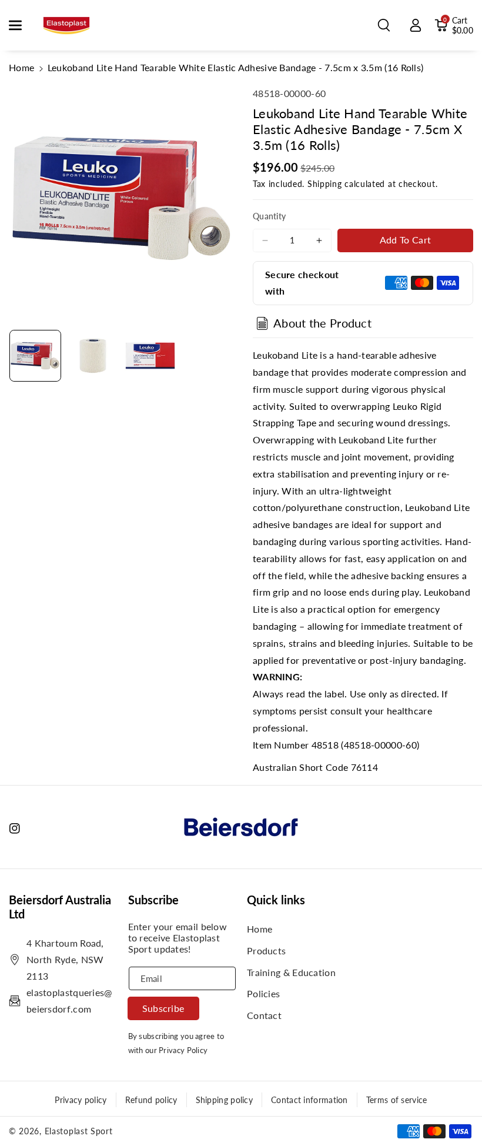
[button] (22, 25)
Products (266, 950)
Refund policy (151, 1100)
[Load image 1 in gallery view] (35, 356)
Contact (264, 1015)
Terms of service (396, 1100)
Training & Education (291, 972)
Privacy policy (80, 1100)
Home (21, 67)
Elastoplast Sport (79, 1131)
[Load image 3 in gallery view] (150, 356)
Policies (263, 993)
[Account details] (416, 25)
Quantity (269, 216)
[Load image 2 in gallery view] (93, 356)
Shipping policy (224, 1100)
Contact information (309, 1100)
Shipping (324, 184)
